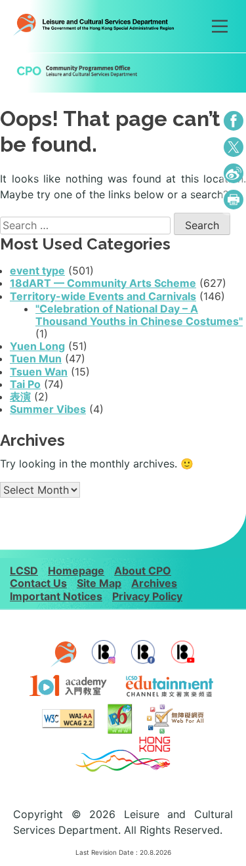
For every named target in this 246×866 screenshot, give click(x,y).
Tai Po (25, 384)
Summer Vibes (48, 409)
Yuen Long (37, 346)
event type (37, 270)
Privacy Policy (147, 596)
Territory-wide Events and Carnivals (103, 296)
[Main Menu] (220, 26)
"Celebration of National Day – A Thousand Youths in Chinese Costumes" (139, 315)
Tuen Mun (36, 358)
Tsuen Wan (39, 371)
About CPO (142, 570)
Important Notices (56, 596)
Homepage (76, 570)
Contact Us (38, 583)
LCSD (24, 570)
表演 (20, 396)
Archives (154, 583)
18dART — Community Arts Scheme (103, 283)
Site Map (99, 583)
